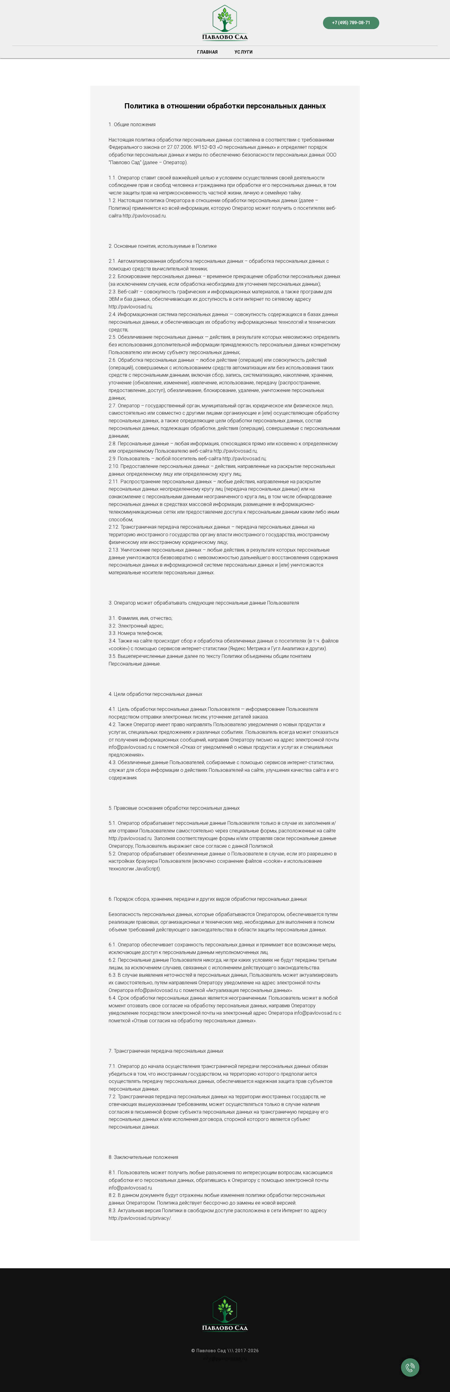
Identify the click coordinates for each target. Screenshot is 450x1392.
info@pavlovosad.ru (225, 1358)
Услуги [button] (243, 52)
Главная (207, 52)
